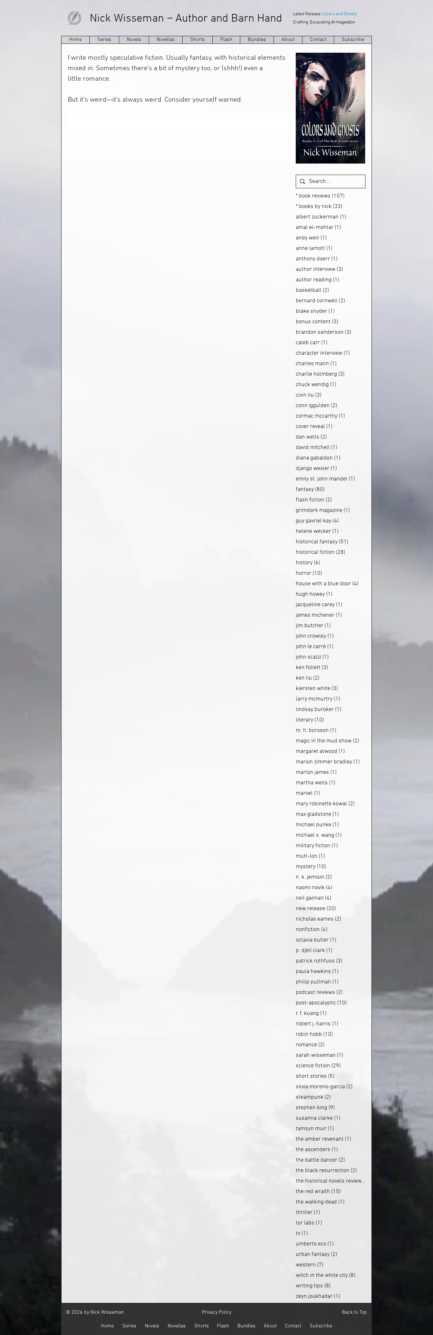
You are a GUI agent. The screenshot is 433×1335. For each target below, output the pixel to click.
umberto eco (315, 1244)
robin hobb (314, 1034)
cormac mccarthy (320, 416)
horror (309, 573)
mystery (311, 866)
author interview (319, 269)
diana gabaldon (318, 458)
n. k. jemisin (314, 877)
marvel (308, 793)
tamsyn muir (315, 1128)
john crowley (315, 636)
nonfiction (311, 929)
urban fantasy (316, 1254)
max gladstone (317, 814)
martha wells (315, 783)
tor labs (309, 1223)
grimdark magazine (323, 510)
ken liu (308, 678)
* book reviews (320, 196)
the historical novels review (330, 1181)
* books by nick (319, 206)
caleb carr (311, 342)
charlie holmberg (320, 374)
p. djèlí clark (314, 950)
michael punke (317, 825)
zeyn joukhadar (318, 1296)
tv (302, 1233)
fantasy (310, 489)
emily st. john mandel (325, 479)
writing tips (313, 1286)
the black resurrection (326, 1170)
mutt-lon (310, 856)
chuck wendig (316, 384)
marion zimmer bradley (328, 762)
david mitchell (316, 447)
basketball (312, 290)
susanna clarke (318, 1118)
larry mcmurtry (318, 699)
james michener (319, 615)
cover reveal (314, 426)
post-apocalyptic (321, 1003)
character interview (323, 353)
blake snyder (315, 311)
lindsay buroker (318, 709)
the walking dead (320, 1202)
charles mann (316, 363)
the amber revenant (323, 1139)
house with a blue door (327, 583)
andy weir (311, 238)
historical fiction (320, 552)
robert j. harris (317, 1024)
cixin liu (308, 395)
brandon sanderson (323, 332)
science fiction (318, 1066)
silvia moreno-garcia (324, 1086)
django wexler (316, 468)
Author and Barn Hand (228, 19)
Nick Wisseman (127, 19)
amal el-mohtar (318, 227)
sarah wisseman (319, 1055)
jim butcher (313, 625)
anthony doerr (317, 259)
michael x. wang (319, 835)
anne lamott (314, 248)
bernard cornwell (320, 301)
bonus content (317, 322)
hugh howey (314, 594)
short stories (315, 1076)
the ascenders (317, 1149)
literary (310, 720)
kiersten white (317, 688)
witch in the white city (325, 1275)
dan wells (311, 437)
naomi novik (314, 887)
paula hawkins (317, 971)
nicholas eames (318, 919)
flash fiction (314, 500)
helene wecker (317, 531)
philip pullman (317, 982)
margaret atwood (320, 751)
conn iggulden (316, 405)
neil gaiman (313, 898)
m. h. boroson (316, 730)
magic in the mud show (327, 741)
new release (316, 908)
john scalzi (312, 657)
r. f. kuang (311, 1013)
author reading (317, 280)
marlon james (316, 772)
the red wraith (318, 1191)
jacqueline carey (319, 604)
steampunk (313, 1097)
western (309, 1265)
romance (310, 1045)
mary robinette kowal (325, 804)
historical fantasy (322, 542)
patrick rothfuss (319, 961)
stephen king (315, 1107)
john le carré (314, 646)
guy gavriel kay (317, 521)
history (308, 563)
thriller (308, 1212)
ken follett (312, 667)
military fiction (317, 845)
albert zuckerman (321, 217)
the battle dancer (320, 1160)
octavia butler (316, 940)
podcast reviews (319, 992)
